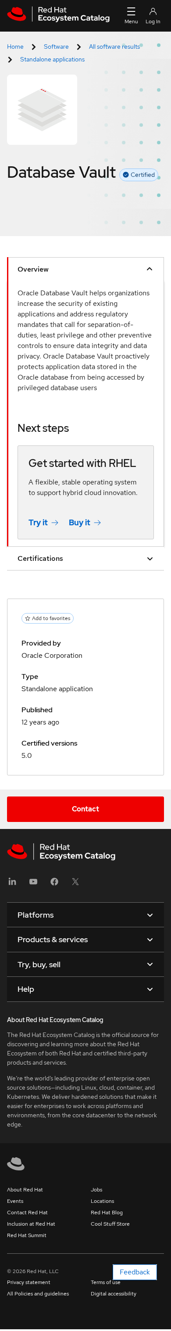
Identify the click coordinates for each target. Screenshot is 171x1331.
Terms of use (106, 1282)
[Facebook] (54, 884)
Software (56, 46)
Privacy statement (28, 1282)
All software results (114, 46)
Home (15, 46)
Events (15, 1201)
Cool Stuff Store (110, 1223)
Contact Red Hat (27, 1212)
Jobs (96, 1189)
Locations (102, 1201)
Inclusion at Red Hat (31, 1223)
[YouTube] (33, 884)
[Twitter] (75, 884)
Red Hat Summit (26, 1235)
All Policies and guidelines (38, 1293)
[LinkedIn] (12, 884)
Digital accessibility (113, 1293)
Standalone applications (52, 59)
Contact (85, 809)
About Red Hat (25, 1189)
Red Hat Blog (107, 1212)
